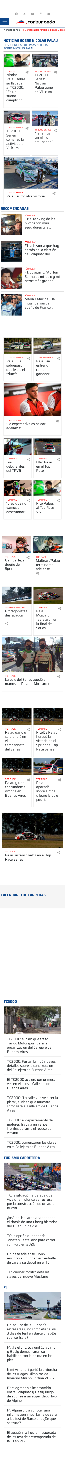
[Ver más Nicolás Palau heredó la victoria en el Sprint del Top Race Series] (48, 716)
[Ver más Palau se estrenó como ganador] (47, 346)
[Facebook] (16, 14)
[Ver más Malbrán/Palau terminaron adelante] (48, 544)
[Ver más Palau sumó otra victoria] (31, 173)
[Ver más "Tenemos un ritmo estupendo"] (45, 118)
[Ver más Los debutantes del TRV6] (18, 446)
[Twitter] (24, 14)
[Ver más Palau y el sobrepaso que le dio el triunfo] (18, 346)
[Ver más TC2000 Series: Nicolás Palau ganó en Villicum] (45, 60)
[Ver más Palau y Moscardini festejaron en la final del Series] (48, 595)
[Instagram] (41, 14)
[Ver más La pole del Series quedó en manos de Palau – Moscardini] (32, 654)
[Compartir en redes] (27, 72)
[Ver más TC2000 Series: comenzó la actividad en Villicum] (17, 117)
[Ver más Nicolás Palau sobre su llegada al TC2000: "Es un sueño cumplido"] (17, 60)
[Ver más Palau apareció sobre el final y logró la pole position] (48, 766)
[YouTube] (32, 14)
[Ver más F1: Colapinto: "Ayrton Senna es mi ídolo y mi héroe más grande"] (11, 278)
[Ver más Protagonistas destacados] (17, 595)
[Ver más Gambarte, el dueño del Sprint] (16, 544)
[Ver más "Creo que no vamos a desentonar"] (18, 488)
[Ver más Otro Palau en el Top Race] (47, 446)
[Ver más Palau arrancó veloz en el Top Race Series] (32, 830)
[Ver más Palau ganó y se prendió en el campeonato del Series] (17, 716)
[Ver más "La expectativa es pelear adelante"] (32, 399)
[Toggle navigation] (4, 21)
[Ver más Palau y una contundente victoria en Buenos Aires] (17, 766)
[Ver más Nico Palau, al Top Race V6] (47, 488)
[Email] (49, 14)
